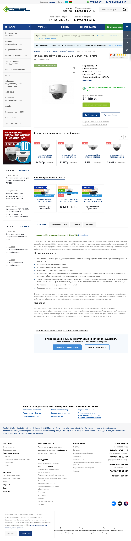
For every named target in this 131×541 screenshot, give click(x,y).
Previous (121, 137)
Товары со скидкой (13, 123)
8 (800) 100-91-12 (85, 10)
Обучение (9, 462)
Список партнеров (10, 447)
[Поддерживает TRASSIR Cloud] (45, 191)
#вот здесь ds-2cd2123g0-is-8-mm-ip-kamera (79, 431)
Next (126, 137)
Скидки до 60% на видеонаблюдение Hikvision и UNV (106, 88)
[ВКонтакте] (114, 503)
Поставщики (10, 118)
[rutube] (126, 503)
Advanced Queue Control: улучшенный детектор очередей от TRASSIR (15, 195)
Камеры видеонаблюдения (13, 42)
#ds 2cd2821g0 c (9, 428)
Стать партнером (10, 450)
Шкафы (8, 106)
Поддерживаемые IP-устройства (51, 475)
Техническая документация (50, 447)
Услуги (6, 491)
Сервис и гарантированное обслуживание (48, 488)
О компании (79, 444)
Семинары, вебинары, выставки (17, 459)
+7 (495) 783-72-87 (60, 19)
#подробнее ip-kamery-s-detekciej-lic (69, 428)
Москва (52, 2)
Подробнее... (83, 235)
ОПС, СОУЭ (9, 92)
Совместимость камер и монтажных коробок (52, 479)
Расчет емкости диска (47, 453)
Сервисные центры (45, 501)
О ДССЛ (76, 447)
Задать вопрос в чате (47, 38)
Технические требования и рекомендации (48, 471)
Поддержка (44, 460)
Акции (7, 456)
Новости (76, 471)
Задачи (6, 488)
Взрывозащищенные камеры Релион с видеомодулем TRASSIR (17, 180)
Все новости (24, 170)
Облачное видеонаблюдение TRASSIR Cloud (13, 83)
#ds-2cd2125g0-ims (24, 428)
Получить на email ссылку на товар (96, 122)
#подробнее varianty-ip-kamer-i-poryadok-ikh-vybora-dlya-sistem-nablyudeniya (32, 431)
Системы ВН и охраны (11, 475)
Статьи (41, 504)
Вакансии (76, 450)
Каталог (12, 27)
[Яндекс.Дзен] (120, 503)
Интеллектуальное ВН (11, 478)
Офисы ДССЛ (78, 459)
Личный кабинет (117, 2)
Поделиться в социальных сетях (95, 124)
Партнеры (42, 27)
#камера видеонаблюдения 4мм (31, 433)
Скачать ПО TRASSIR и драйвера (51, 450)
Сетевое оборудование (15, 69)
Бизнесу (65, 27)
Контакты (77, 456)
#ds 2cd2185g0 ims (10, 433)
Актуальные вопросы (46, 483)
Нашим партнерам (11, 453)
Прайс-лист (96, 2)
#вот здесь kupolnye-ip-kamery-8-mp (111, 431)
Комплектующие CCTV (14, 112)
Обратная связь (45, 466)
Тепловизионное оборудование (12, 62)
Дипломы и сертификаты (83, 453)
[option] (17, 147)
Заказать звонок (118, 27)
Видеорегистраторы (14, 50)
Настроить (11, 533)
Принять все (26, 533)
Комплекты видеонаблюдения (13, 99)
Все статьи (24, 227)
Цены (7, 466)
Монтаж (41, 492)
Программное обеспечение (11, 34)
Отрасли (6, 485)
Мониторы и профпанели (16, 55)
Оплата (41, 498)
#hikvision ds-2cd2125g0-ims (43, 428)
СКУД (7, 75)
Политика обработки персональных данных (87, 463)
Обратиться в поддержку (48, 463)
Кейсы (5, 481)
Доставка (42, 495)
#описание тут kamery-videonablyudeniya (100, 428)
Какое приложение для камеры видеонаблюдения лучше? (16, 236)
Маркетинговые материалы (84, 468)
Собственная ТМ (88, 27)
